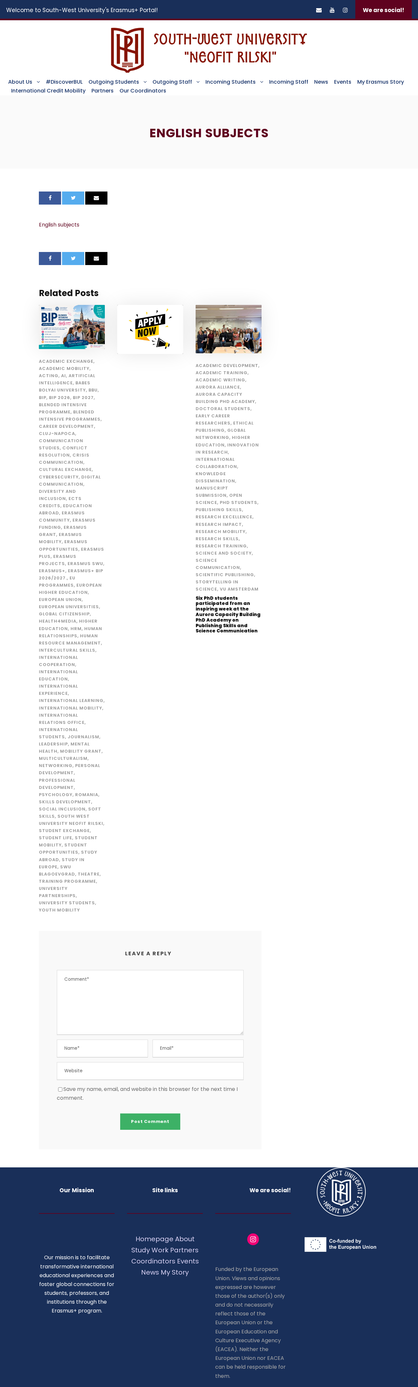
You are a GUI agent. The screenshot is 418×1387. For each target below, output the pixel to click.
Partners (102, 90)
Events (342, 82)
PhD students (238, 502)
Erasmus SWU (85, 563)
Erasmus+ (52, 571)
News (321, 82)
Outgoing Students (113, 82)
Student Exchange (64, 830)
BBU (93, 390)
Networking (55, 765)
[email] (319, 10)
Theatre (89, 874)
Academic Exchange (66, 361)
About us (20, 82)
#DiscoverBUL (64, 82)
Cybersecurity (59, 477)
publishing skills (219, 510)
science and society (224, 553)
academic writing (220, 380)
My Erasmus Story (380, 82)
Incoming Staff (288, 82)
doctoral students (223, 409)
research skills (217, 539)
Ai (63, 376)
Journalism (83, 737)
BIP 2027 (83, 397)
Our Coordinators (143, 90)
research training (221, 546)
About (185, 1239)
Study (140, 1250)
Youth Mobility (59, 910)
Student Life (55, 838)
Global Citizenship (64, 614)
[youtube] (332, 10)
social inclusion (62, 809)
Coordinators (153, 1261)
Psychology (55, 795)
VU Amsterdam (239, 589)
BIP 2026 (59, 397)
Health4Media (57, 621)
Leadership (53, 744)
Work (160, 1250)
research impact (219, 524)
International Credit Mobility (48, 90)
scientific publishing (225, 575)
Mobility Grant (81, 751)
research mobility (221, 531)
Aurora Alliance (218, 387)
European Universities (69, 607)
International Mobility (70, 708)
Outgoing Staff (172, 82)
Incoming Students (230, 82)
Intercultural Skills (67, 650)
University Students (67, 903)
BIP (42, 397)
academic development (227, 365)
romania (86, 795)
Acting (48, 376)
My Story (175, 1272)
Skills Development (65, 802)
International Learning (71, 700)
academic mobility (64, 368)
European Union (60, 599)
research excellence (224, 517)
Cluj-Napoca (57, 433)
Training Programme (67, 881)
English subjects (59, 224)
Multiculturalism (63, 758)
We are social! (383, 10)
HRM (76, 629)
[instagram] (345, 10)
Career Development (66, 426)
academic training (222, 373)
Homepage (155, 1239)
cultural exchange (65, 469)
